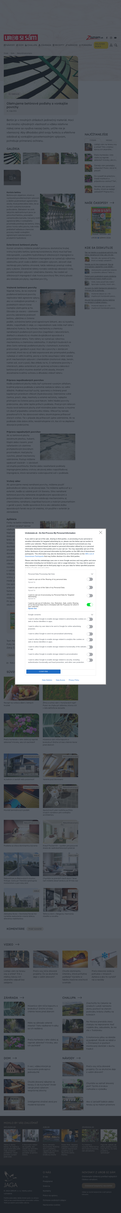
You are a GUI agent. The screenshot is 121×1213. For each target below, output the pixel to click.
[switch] (90, 579)
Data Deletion (47, 680)
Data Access (60, 680)
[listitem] (60, 574)
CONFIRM (43, 671)
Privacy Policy (74, 680)
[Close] (101, 533)
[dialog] (60, 607)
